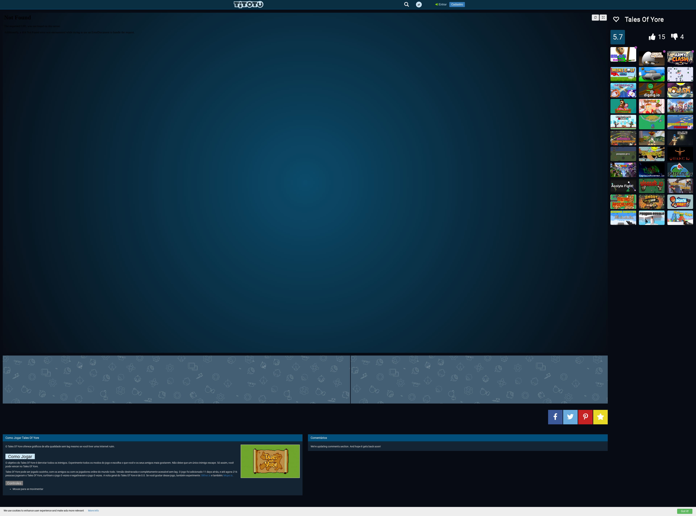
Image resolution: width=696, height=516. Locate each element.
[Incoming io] (652, 154)
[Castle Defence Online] (680, 106)
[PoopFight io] (652, 106)
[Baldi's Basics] (623, 54)
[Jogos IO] (248, 4)
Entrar (442, 4)
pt (419, 4)
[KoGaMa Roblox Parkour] (680, 122)
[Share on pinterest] (585, 417)
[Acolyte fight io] (623, 186)
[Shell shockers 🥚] (652, 58)
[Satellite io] (680, 170)
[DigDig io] (652, 90)
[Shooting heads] (680, 186)
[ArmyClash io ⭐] (680, 58)
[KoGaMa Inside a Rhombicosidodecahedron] (623, 138)
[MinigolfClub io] (623, 74)
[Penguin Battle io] (652, 217)
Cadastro (457, 4)
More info (93, 510)
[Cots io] (680, 138)
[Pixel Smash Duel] (623, 122)
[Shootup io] (652, 202)
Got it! (685, 511)
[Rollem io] (680, 90)
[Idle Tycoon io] (652, 122)
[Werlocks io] (680, 74)
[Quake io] (680, 154)
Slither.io (206, 475)
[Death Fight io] (680, 202)
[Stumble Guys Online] (623, 106)
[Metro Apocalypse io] (623, 202)
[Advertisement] (305, 379)
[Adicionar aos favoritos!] (615, 20)
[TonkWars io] (652, 74)
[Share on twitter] (570, 417)
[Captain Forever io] (652, 170)
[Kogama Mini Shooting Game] (623, 217)
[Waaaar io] (652, 186)
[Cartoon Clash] (680, 217)
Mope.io (228, 475)
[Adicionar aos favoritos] (600, 417)
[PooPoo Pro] (623, 154)
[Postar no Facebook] (555, 417)
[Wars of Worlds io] (623, 170)
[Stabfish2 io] (623, 90)
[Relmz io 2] (652, 138)
